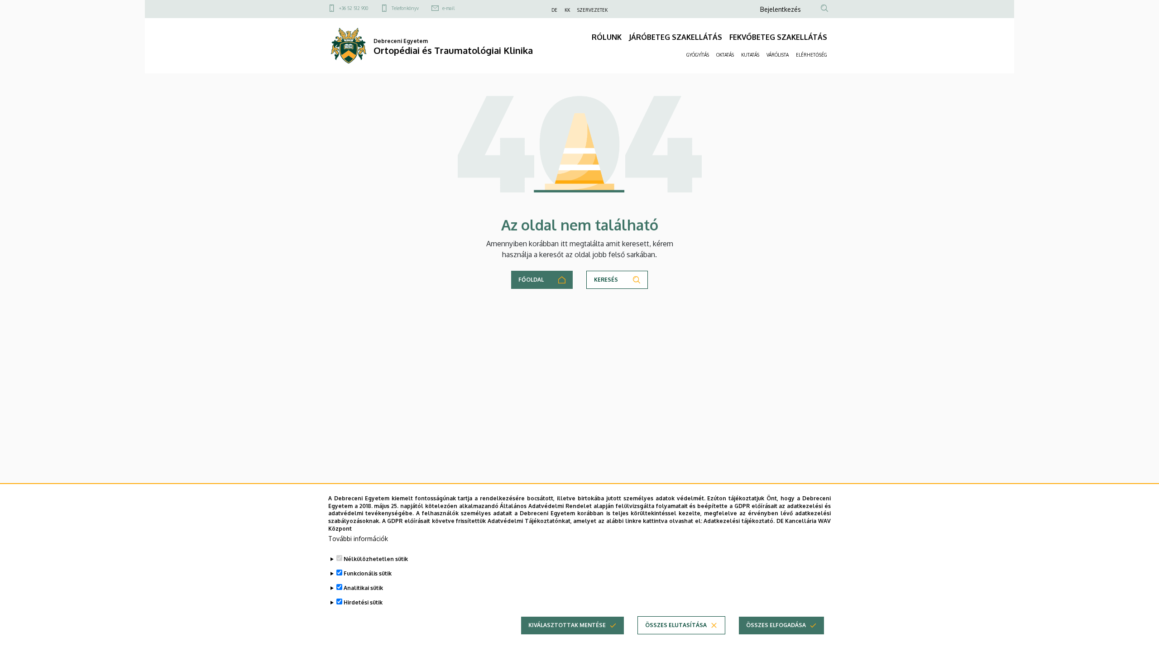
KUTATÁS (750, 55)
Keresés (606, 279)
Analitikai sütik (363, 588)
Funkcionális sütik (368, 573)
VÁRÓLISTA (777, 55)
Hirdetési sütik (363, 602)
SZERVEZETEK (592, 10)
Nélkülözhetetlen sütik (376, 559)
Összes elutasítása (676, 625)
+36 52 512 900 (353, 8)
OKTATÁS (725, 55)
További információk (358, 538)
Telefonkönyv (405, 8)
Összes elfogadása (776, 625)
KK (567, 10)
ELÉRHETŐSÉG (811, 55)
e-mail (448, 8)
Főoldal (531, 279)
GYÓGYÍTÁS (697, 55)
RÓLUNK (607, 37)
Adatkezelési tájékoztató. (739, 521)
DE (554, 10)
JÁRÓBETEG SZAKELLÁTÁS (675, 37)
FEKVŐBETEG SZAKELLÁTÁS (778, 37)
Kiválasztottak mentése (567, 625)
